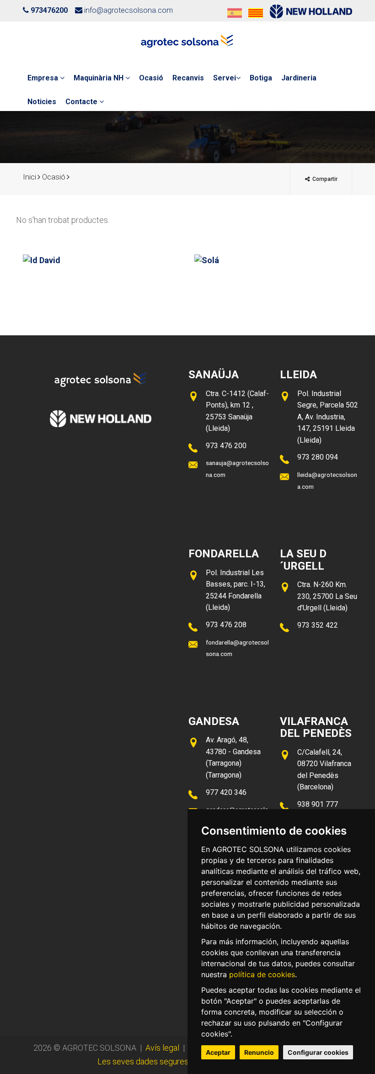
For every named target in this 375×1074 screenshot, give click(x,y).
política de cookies (262, 974)
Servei (224, 78)
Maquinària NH (99, 78)
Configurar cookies (318, 1052)
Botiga (261, 78)
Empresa (43, 78)
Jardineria (298, 78)
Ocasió (151, 78)
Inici (29, 176)
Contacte (82, 101)
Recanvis (188, 78)
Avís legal (162, 1048)
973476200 (49, 10)
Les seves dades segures (142, 1061)
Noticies (41, 101)
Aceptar (218, 1052)
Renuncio (259, 1052)
